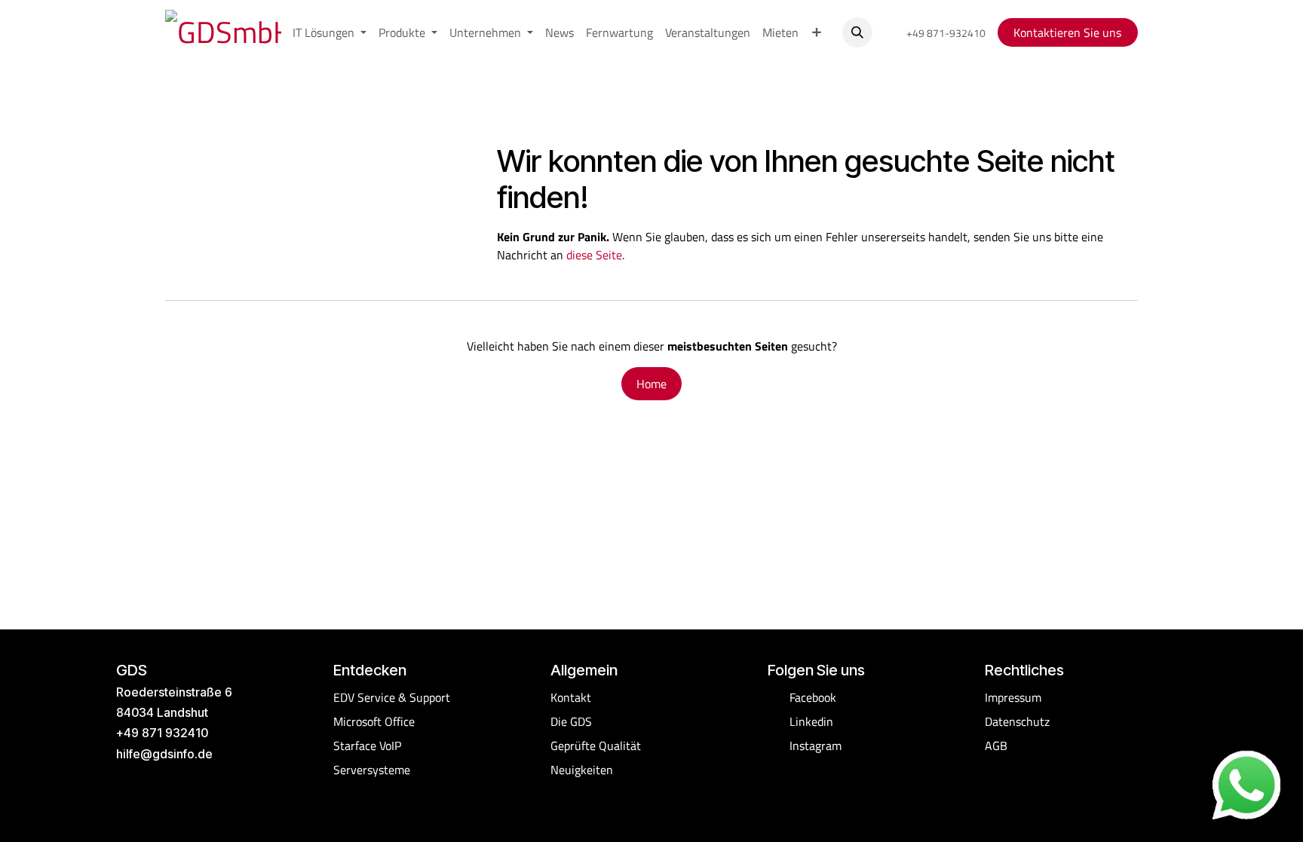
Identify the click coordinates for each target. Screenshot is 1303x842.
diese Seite (594, 255)
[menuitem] (330, 32)
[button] (857, 32)
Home (651, 384)
